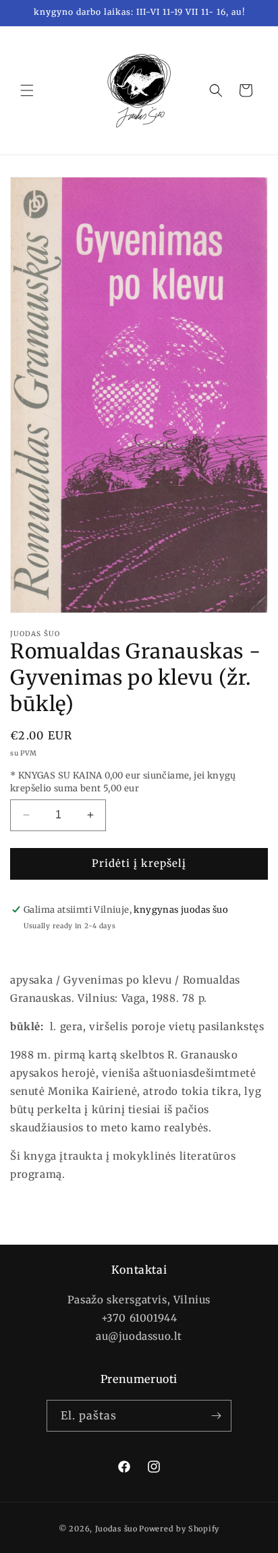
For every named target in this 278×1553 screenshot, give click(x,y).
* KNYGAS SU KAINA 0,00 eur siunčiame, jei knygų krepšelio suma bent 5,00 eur (123, 782)
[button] (27, 90)
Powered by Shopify (179, 1528)
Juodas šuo (116, 1528)
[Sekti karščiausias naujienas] (216, 1416)
